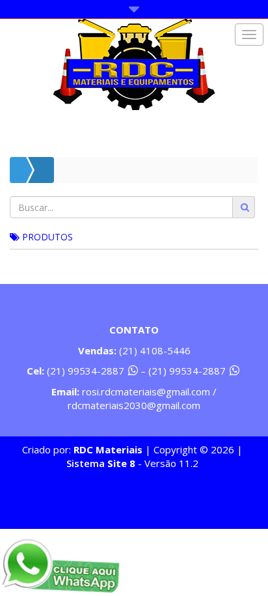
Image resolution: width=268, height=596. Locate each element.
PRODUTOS (46, 237)
